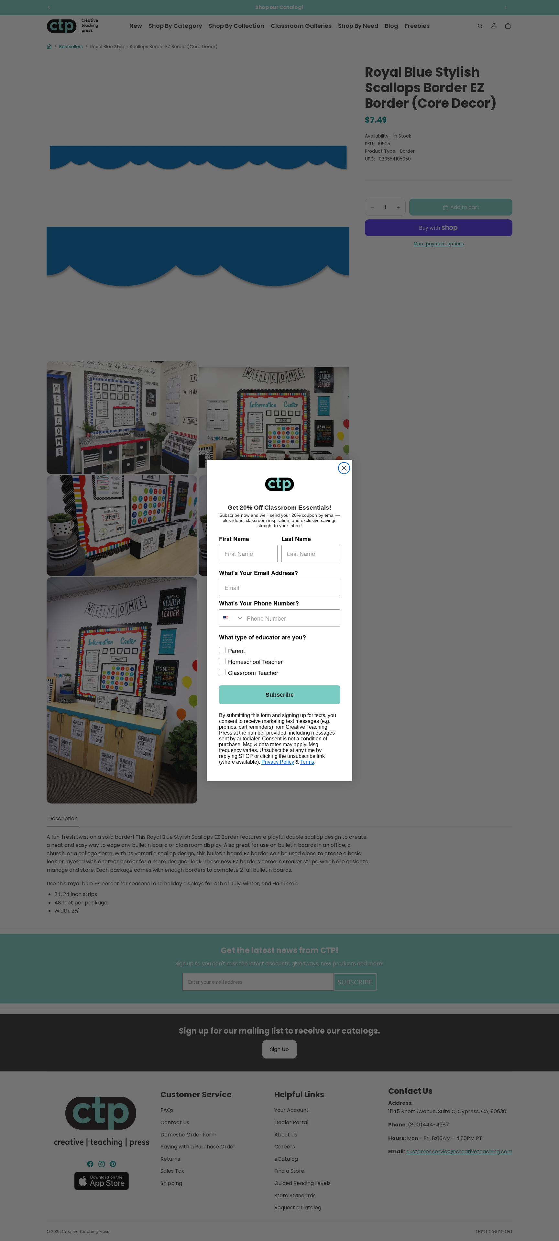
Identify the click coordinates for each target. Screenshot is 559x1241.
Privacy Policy (277, 762)
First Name (234, 538)
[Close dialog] (344, 468)
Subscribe (280, 695)
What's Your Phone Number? (259, 603)
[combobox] (231, 618)
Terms (307, 762)
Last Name (296, 538)
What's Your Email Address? (258, 572)
